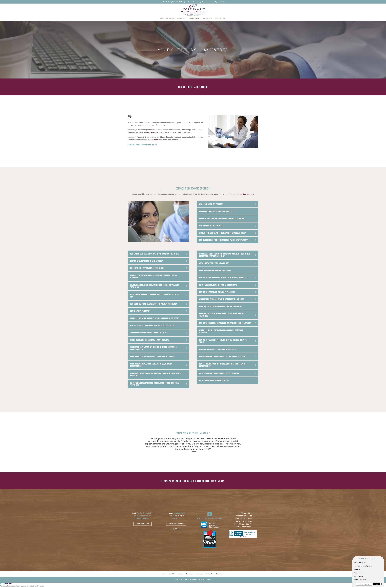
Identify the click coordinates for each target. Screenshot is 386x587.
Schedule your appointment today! (142, 144)
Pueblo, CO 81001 (142, 519)
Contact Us (220, 18)
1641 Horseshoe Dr (142, 516)
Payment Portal (219, 2)
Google (176, 529)
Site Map (219, 574)
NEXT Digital (207, 579)
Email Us (176, 519)
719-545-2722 (179, 513)
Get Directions (142, 524)
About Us (170, 18)
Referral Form (206, 2)
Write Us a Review (192, 2)
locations (154, 140)
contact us (244, 194)
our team (151, 132)
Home (161, 18)
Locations (207, 18)
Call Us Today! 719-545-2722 (172, 2)
